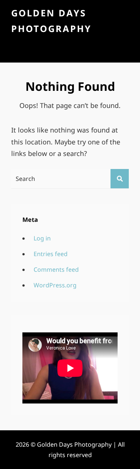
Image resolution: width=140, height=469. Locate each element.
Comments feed (56, 269)
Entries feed (51, 254)
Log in (42, 238)
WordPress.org (55, 285)
